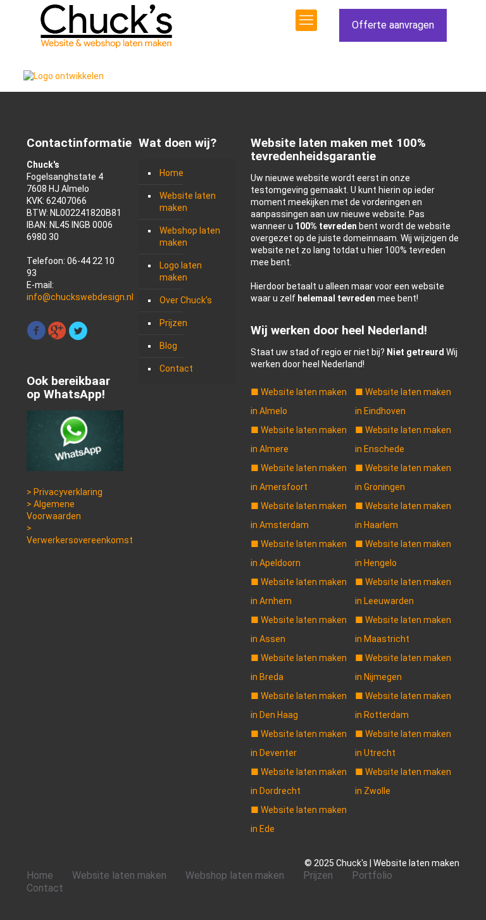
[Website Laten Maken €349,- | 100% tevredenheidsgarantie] (106, 25)
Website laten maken (187, 202)
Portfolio (372, 875)
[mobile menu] (306, 20)
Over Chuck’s (185, 300)
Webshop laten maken (189, 236)
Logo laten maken (180, 271)
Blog (168, 346)
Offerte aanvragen (393, 25)
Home (171, 173)
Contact (176, 368)
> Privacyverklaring (65, 492)
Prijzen (173, 323)
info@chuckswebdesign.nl (80, 297)
